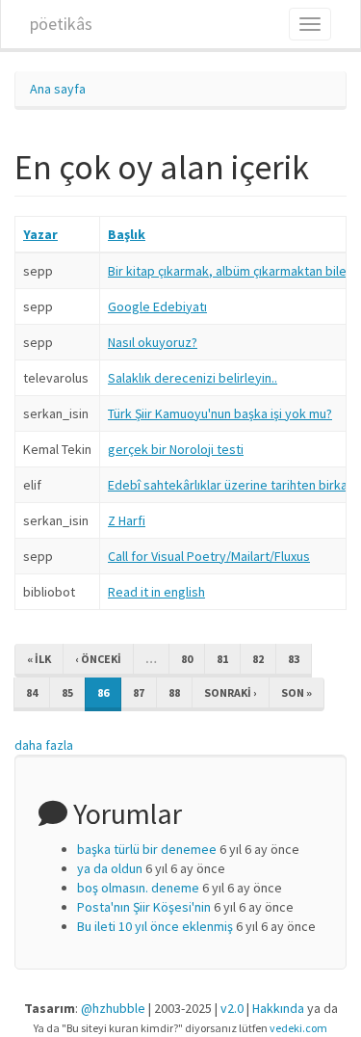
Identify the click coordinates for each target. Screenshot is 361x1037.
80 (187, 658)
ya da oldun (109, 868)
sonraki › (230, 692)
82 (258, 658)
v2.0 (232, 1008)
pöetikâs (61, 24)
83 (293, 658)
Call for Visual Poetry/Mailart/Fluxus (209, 556)
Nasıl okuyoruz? (152, 342)
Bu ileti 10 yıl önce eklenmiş (155, 926)
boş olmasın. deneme (138, 887)
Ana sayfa (58, 88)
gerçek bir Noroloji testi (176, 449)
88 (174, 692)
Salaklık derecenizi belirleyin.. (192, 377)
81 (222, 658)
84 (32, 692)
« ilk (39, 658)
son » (296, 692)
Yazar (40, 234)
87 (138, 692)
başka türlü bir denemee (147, 849)
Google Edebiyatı (157, 306)
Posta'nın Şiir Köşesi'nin (144, 907)
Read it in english (156, 591)
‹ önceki (98, 658)
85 (67, 692)
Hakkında (278, 1008)
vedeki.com (298, 1028)
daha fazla (43, 745)
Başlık (126, 234)
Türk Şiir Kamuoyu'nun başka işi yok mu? (220, 413)
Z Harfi (126, 520)
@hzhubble (113, 1008)
